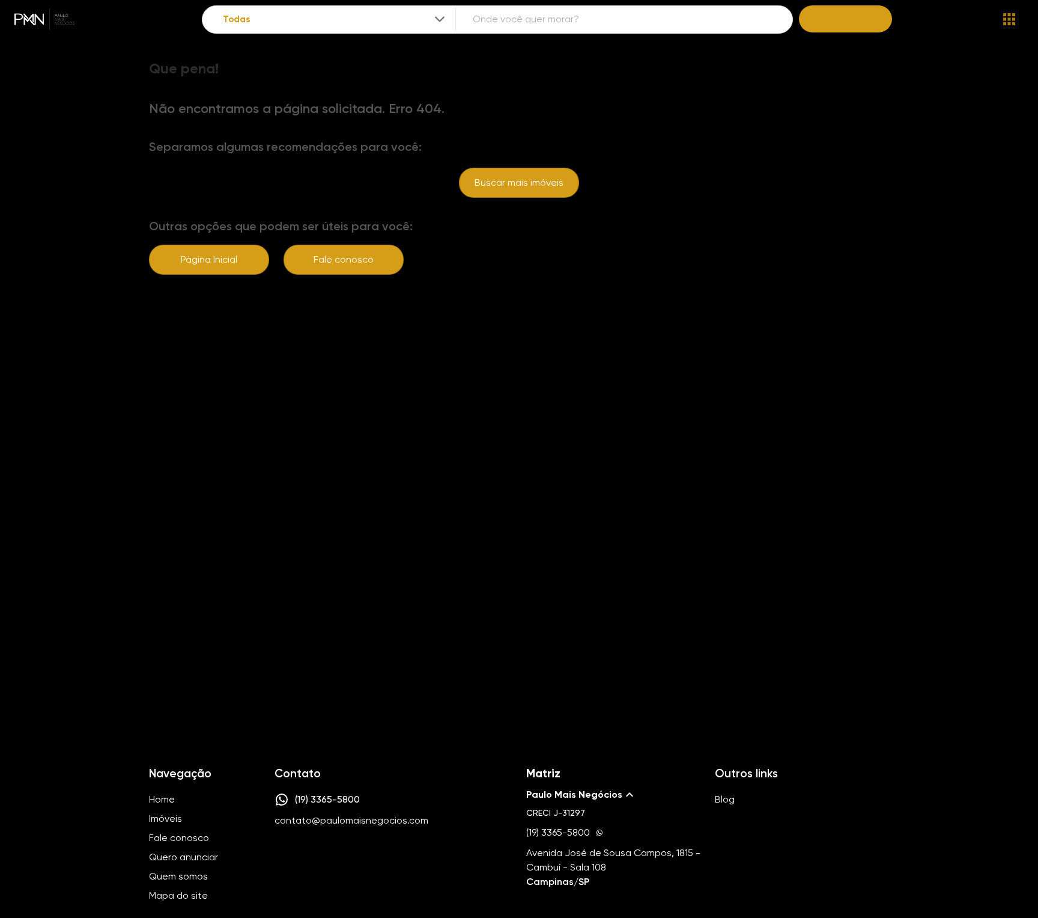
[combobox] (335, 19)
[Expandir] (439, 19)
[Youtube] (316, 856)
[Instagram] (281, 856)
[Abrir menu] (1009, 19)
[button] (613, 795)
